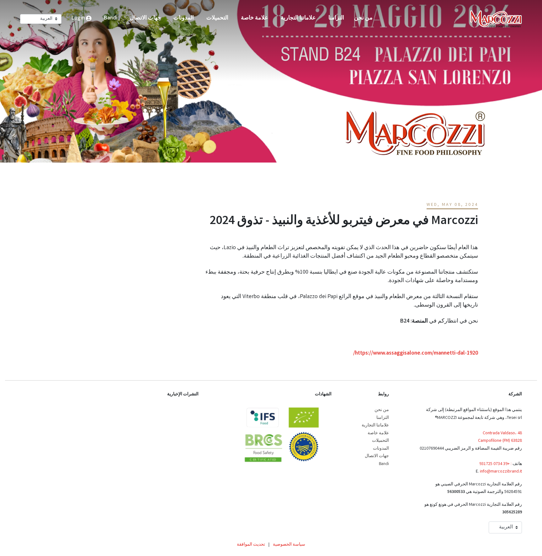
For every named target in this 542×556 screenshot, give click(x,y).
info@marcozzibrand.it (501, 471)
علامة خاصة (378, 433)
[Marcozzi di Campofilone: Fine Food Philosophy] (496, 19)
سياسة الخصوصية (289, 545)
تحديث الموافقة (251, 545)
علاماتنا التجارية (375, 425)
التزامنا (382, 418)
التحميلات (380, 441)
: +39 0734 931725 (495, 464)
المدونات (381, 449)
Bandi (384, 464)
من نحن (382, 410)
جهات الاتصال (377, 456)
